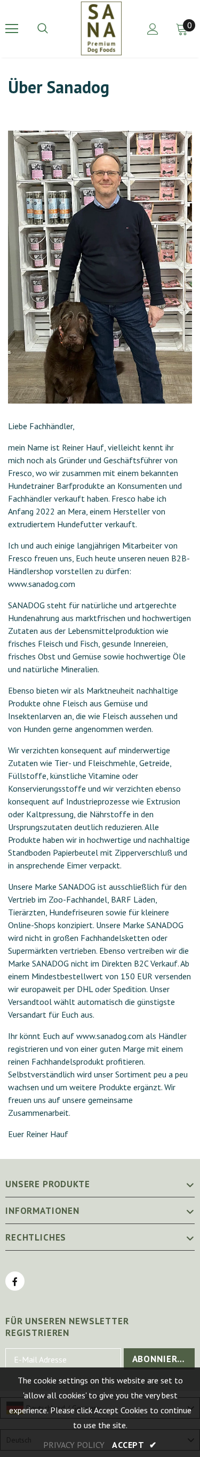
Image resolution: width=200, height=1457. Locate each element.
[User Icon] (152, 29)
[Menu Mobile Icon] (11, 28)
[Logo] (101, 28)
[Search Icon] (53, 28)
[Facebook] (15, 1281)
